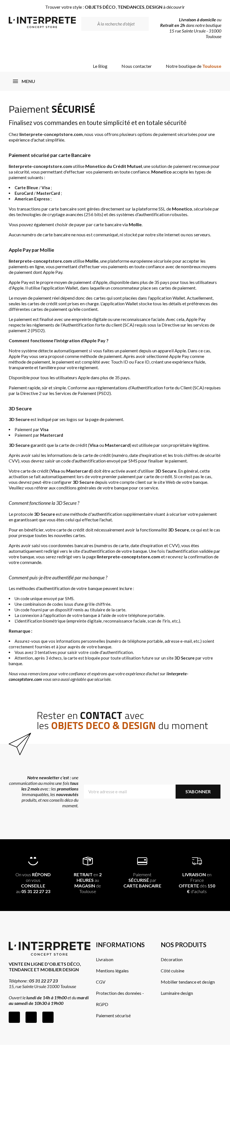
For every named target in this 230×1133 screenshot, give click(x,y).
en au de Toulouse (87, 883)
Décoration (172, 959)
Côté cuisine (172, 970)
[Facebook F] (14, 1017)
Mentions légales (112, 970)
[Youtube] (48, 1017)
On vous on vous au (33, 883)
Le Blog (100, 66)
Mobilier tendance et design (188, 981)
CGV (100, 981)
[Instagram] (31, 1017)
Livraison (104, 959)
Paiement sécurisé (113, 1015)
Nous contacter (136, 66)
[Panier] (212, 51)
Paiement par (142, 880)
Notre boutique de (194, 66)
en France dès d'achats (197, 883)
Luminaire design (177, 993)
